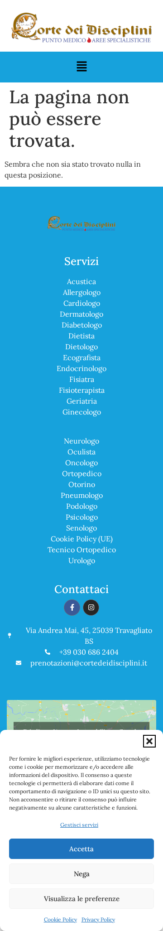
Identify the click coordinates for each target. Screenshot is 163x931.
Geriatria (82, 400)
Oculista (81, 451)
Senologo (81, 527)
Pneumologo (82, 495)
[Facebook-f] (72, 607)
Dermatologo (81, 313)
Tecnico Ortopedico (82, 549)
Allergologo (82, 292)
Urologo (81, 560)
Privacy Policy (98, 919)
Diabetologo (82, 324)
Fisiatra (81, 379)
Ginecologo (81, 411)
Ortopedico (81, 473)
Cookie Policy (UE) (82, 538)
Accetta (81, 848)
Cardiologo (81, 303)
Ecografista (82, 357)
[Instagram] (91, 607)
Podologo (81, 506)
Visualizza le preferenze (82, 898)
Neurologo (81, 440)
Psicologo (82, 516)
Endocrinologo (81, 368)
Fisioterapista (82, 390)
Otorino (81, 484)
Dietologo (81, 346)
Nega (82, 873)
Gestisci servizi (79, 824)
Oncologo (81, 462)
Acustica (81, 281)
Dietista (81, 335)
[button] (149, 741)
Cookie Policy (60, 919)
